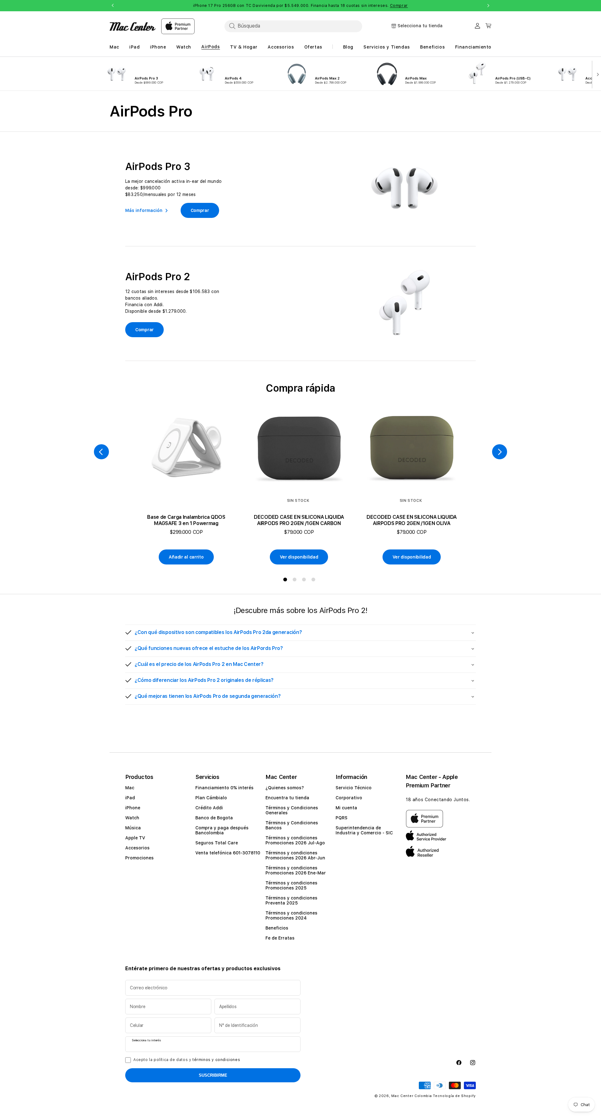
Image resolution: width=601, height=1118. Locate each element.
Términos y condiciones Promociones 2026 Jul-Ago (295, 840)
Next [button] (488, 6)
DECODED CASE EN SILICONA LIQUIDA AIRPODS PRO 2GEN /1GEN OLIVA (412, 520)
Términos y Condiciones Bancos (291, 825)
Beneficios (276, 927)
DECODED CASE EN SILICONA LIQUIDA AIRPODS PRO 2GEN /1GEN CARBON (299, 520)
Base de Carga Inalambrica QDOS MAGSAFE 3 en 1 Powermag (186, 520)
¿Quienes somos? (284, 787)
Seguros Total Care (216, 842)
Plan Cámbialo (211, 797)
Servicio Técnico (354, 787)
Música (133, 827)
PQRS (341, 817)
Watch (132, 817)
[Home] (133, 26)
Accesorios (137, 847)
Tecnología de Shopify (454, 1096)
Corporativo (349, 797)
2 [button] (296, 581)
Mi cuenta (346, 807)
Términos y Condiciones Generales (291, 810)
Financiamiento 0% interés (224, 787)
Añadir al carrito (186, 556)
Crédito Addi (209, 807)
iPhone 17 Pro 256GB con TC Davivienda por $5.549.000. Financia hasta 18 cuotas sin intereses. (300, 5)
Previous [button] (113, 6)
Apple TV (135, 837)
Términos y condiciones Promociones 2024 (291, 915)
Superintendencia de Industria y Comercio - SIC (364, 830)
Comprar (399, 5)
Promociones (139, 857)
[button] (300, 633)
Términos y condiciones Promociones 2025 (291, 885)
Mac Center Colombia (411, 1096)
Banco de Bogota (214, 817)
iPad (130, 797)
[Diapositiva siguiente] (596, 74)
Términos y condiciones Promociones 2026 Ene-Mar (295, 870)
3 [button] (305, 581)
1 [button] (286, 581)
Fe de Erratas (280, 937)
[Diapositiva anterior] (101, 451)
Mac (129, 787)
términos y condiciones (216, 1060)
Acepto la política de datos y (186, 1060)
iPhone (132, 807)
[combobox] (293, 26)
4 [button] (314, 581)
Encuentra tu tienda (287, 797)
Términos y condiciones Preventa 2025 (291, 900)
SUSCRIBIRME (213, 1075)
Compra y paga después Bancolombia (222, 830)
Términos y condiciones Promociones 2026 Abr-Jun (295, 855)
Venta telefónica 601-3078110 (227, 852)
